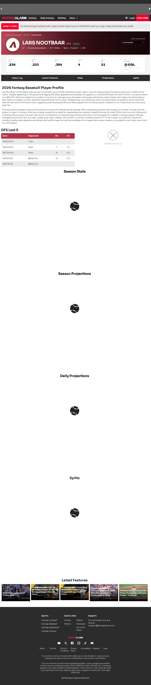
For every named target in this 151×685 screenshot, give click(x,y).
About (42, 648)
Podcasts (80, 624)
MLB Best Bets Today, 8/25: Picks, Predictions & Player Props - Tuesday (133, 592)
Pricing (67, 620)
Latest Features (50, 78)
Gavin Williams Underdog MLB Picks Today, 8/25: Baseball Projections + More (74, 590)
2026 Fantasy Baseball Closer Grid (14, 594)
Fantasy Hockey (48, 631)
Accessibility (86, 648)
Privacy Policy (74, 649)
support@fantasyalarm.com (101, 625)
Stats (80, 78)
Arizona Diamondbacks (13, 35)
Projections (108, 78)
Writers (67, 624)
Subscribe (142, 18)
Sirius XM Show (80, 628)
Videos (79, 620)
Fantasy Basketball (50, 627)
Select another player (138, 38)
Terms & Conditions (64, 649)
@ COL (129, 64)
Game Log (17, 78)
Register (96, 648)
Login (132, 18)
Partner (53, 648)
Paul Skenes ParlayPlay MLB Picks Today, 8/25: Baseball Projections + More (43, 590)
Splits (136, 78)
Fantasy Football (49, 620)
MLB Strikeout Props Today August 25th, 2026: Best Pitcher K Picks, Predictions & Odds (103, 591)
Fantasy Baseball (49, 624)
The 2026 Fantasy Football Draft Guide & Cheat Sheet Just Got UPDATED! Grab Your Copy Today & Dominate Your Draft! (76, 26)
